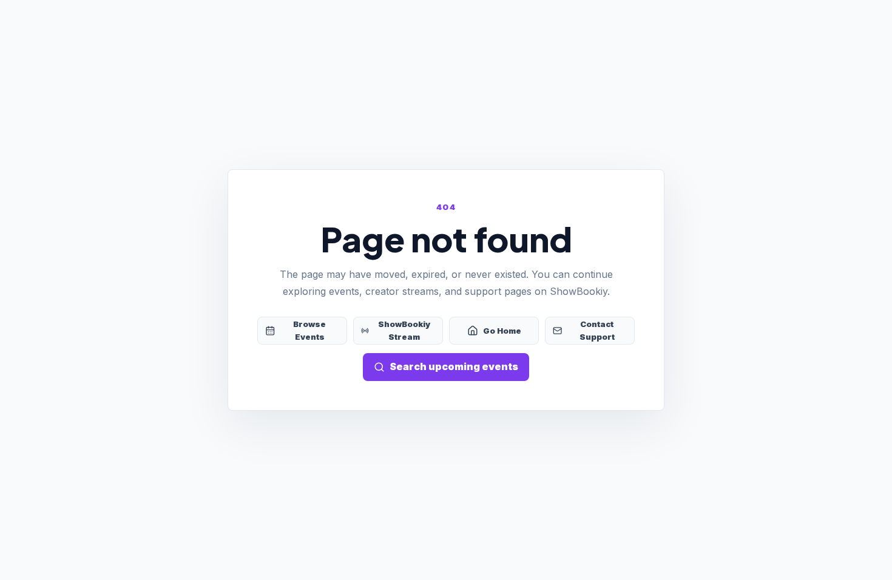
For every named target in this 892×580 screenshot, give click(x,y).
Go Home (502, 331)
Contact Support (597, 330)
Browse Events (309, 330)
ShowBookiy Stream (404, 330)
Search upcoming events (454, 366)
